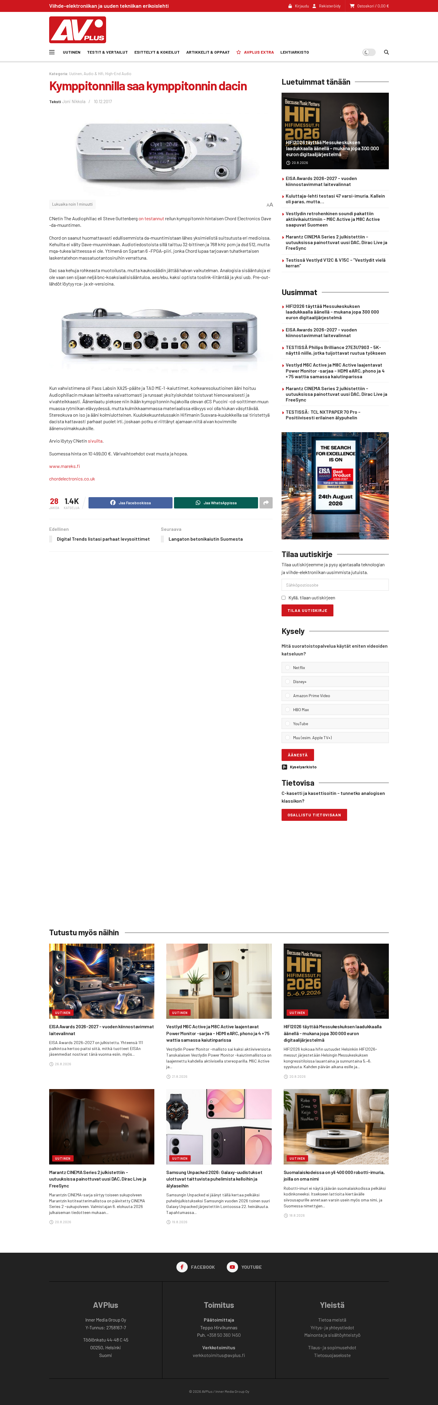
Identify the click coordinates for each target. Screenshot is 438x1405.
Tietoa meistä (332, 1319)
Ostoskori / (373, 6)
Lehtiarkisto (294, 52)
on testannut (151, 218)
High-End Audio (118, 73)
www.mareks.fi (64, 466)
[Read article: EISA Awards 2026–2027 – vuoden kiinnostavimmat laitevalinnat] (101, 981)
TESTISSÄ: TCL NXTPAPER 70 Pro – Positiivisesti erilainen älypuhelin (323, 414)
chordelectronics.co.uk (72, 478)
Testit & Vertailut (107, 52)
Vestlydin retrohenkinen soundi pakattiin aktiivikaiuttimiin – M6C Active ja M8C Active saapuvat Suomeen (333, 218)
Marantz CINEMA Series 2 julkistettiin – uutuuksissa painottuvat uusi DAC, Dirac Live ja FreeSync (336, 242)
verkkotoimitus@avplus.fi (219, 1355)
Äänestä (298, 755)
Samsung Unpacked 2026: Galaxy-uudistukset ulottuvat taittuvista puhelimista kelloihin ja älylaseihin (214, 1178)
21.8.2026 (179, 1076)
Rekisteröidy (329, 6)
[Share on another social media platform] (266, 502)
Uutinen (71, 52)
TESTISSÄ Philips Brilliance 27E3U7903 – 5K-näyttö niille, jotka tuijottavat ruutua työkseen (336, 350)
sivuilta (95, 440)
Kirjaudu (301, 6)
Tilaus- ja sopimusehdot (332, 1347)
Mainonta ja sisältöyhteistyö (332, 1335)
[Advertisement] (280, 28)
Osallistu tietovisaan (314, 814)
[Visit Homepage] (77, 29)
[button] (339, 667)
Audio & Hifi (93, 73)
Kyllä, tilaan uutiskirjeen (311, 597)
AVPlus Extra (259, 52)
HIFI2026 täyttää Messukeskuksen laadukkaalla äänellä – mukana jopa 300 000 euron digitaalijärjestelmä (332, 148)
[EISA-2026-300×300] (335, 485)
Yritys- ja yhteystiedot (332, 1327)
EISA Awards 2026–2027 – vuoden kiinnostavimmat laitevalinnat (321, 181)
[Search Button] (386, 52)
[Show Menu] (52, 52)
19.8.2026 (179, 1222)
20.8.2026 (299, 162)
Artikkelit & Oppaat (208, 52)
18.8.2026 (297, 1215)
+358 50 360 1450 (224, 1335)
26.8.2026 (62, 1064)
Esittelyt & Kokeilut (157, 52)
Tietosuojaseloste (332, 1355)
